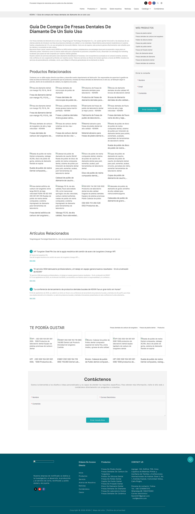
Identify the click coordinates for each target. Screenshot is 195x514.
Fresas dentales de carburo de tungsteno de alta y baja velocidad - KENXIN (40, 134)
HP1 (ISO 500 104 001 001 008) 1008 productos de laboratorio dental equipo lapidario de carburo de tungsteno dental (124, 360)
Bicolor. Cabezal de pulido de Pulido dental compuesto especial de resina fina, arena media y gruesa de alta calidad (97, 360)
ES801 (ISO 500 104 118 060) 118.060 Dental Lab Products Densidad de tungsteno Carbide (67, 360)
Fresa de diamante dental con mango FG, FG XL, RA (41, 114)
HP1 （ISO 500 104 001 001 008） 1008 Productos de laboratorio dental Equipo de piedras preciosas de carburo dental (42, 360)
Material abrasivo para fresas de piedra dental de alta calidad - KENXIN (93, 134)
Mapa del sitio (98, 510)
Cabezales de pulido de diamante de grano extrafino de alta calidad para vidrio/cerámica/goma (118, 199)
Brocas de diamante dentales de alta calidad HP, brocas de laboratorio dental (119, 98)
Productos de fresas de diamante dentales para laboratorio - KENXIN (92, 98)
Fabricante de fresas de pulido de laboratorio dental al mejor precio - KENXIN (92, 116)
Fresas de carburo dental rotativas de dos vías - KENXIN (66, 134)
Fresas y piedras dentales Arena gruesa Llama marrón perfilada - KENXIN (66, 116)
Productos (161, 327)
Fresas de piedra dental (147, 327)
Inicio (81, 473)
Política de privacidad (116, 510)
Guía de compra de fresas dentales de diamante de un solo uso (63, 15)
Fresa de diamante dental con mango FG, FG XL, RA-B (40, 96)
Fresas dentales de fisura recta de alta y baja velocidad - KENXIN (118, 116)
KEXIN (32, 15)
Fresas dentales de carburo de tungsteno (124, 327)
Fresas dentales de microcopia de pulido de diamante (66, 98)
